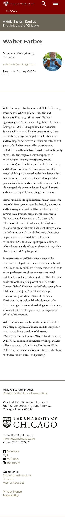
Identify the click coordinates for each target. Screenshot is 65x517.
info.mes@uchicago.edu (19, 438)
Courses (8, 479)
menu (56, 3)
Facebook (13, 451)
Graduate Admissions (17, 475)
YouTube (12, 459)
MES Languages (13, 482)
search (44, 3)
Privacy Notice (12, 491)
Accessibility (11, 495)
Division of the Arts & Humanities (25, 393)
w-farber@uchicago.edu (19, 64)
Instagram (13, 463)
